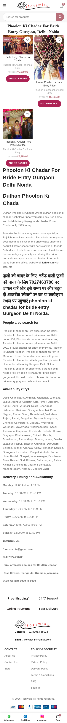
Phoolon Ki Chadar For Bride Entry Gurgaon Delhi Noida (31, 177)
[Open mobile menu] (4, 5)
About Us (9, 655)
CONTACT (10, 649)
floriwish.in (48, 262)
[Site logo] (33, 5)
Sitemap (36, 687)
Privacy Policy (39, 655)
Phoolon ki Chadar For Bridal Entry (17, 66)
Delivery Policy (39, 668)
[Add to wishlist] (27, 39)
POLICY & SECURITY (44, 649)
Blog (7, 668)
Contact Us (10, 662)
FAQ (33, 681)
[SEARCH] (60, 17)
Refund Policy (39, 662)
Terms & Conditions (42, 674)
